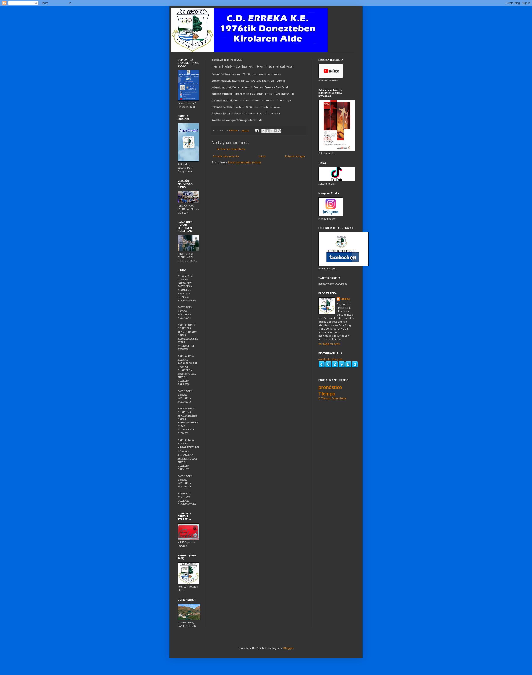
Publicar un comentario (231, 149)
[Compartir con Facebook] (275, 131)
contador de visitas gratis (330, 359)
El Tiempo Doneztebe (332, 398)
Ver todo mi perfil (329, 343)
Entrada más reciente (226, 156)
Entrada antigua (295, 156)
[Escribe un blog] (267, 131)
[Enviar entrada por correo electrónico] (256, 130)
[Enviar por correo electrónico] (263, 131)
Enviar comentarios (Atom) (244, 162)
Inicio (262, 156)
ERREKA (345, 298)
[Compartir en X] (271, 131)
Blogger (288, 648)
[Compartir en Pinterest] (279, 131)
